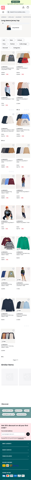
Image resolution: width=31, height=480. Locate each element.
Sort (4, 40)
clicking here (21, 438)
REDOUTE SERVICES (6, 450)
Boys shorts (18, 410)
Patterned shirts (21, 414)
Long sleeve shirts (8, 410)
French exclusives (7, 456)
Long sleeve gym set (8, 414)
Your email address (6, 431)
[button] (28, 7)
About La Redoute (6, 443)
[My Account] (23, 7)
